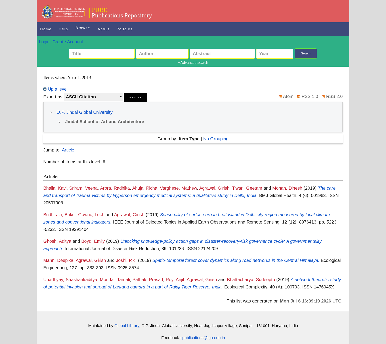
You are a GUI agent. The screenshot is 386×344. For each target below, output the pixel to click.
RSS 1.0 (309, 96)
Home (46, 29)
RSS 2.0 (334, 96)
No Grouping (216, 138)
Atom (288, 96)
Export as (52, 96)
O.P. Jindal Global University (85, 112)
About (103, 29)
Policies (124, 29)
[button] (135, 97)
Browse (83, 28)
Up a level (56, 89)
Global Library (126, 325)
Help (63, 29)
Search (305, 53)
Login (44, 41)
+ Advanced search (193, 62)
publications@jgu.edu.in (203, 338)
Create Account (67, 41)
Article (68, 149)
